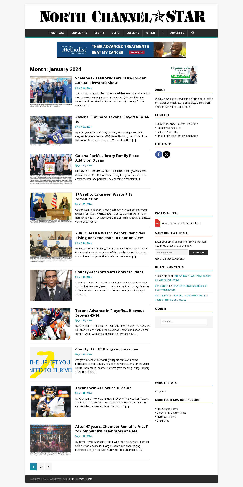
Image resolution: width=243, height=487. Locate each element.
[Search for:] (184, 322)
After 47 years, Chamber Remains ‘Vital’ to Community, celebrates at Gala (111, 429)
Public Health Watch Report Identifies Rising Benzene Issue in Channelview (110, 235)
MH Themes (78, 478)
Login (89, 478)
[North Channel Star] (121, 27)
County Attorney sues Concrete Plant (109, 271)
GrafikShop (163, 420)
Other (150, 32)
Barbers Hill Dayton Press (171, 412)
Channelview (174, 102)
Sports (99, 32)
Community (79, 32)
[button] (192, 33)
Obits (115, 32)
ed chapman (162, 295)
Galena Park (203, 102)
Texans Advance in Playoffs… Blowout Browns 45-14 (109, 313)
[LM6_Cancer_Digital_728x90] (121, 55)
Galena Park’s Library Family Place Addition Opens (107, 158)
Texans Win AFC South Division (103, 388)
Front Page (56, 32)
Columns (132, 32)
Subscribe (198, 252)
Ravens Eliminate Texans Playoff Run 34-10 (112, 119)
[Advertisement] (184, 184)
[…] (87, 105)
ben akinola (161, 285)
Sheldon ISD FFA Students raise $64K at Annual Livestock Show (110, 80)
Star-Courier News (167, 408)
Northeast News (166, 416)
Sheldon (159, 106)
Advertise (177, 32)
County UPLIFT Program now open (106, 349)
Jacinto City (188, 102)
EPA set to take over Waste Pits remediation (103, 196)
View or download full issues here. (181, 223)
